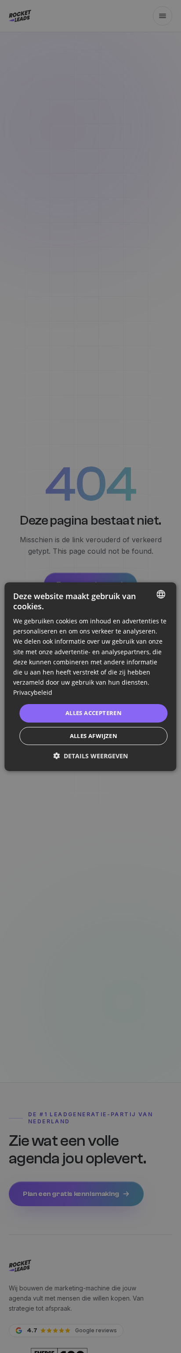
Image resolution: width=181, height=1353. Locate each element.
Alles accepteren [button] (93, 713)
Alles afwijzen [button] (94, 736)
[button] (90, 756)
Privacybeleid (32, 692)
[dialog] (90, 676)
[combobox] (161, 593)
